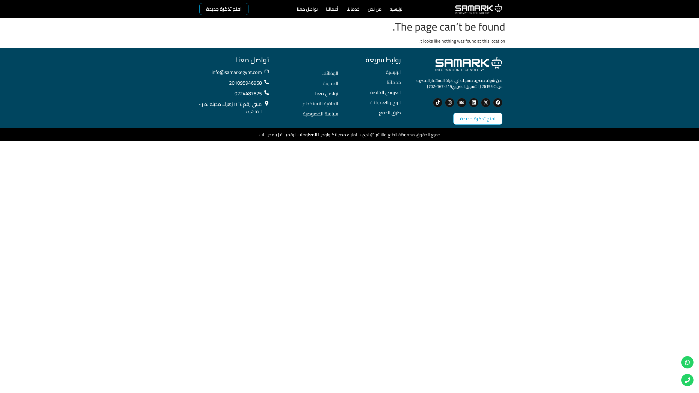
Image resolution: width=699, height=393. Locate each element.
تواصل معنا (307, 9)
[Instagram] (449, 102)
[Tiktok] (437, 102)
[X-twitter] (485, 102)
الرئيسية (397, 9)
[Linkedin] (473, 102)
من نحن (374, 9)
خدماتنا (353, 9)
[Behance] (461, 102)
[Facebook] (497, 102)
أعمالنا (332, 9)
